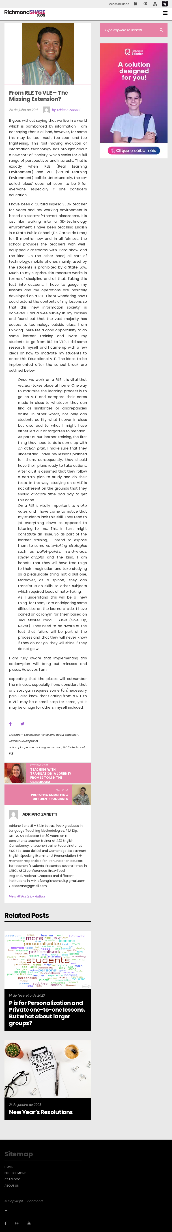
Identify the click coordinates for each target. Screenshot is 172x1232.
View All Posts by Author (27, 896)
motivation (54, 747)
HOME (8, 1167)
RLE (65, 747)
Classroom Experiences (24, 735)
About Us (11, 1186)
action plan (16, 747)
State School (76, 747)
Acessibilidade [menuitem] (119, 4)
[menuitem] (136, 4)
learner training (36, 747)
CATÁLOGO (12, 1179)
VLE (11, 753)
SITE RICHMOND (15, 1173)
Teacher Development (23, 741)
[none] (145, 4)
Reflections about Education (59, 735)
